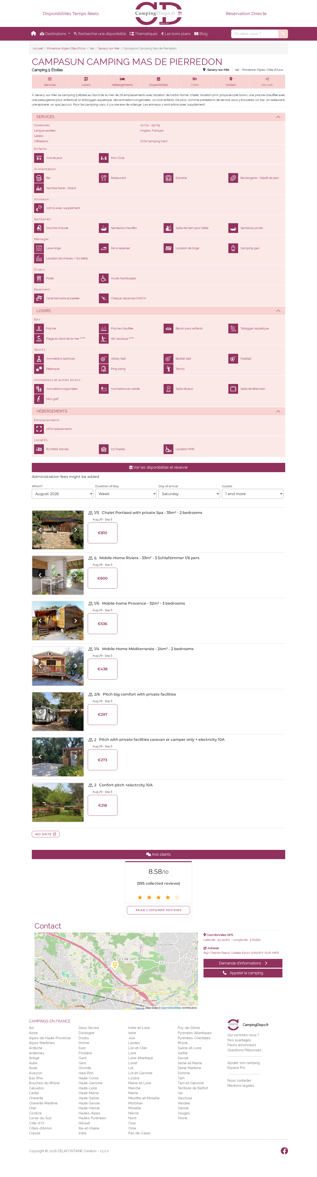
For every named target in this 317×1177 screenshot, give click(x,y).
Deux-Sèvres (89, 1028)
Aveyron (35, 1073)
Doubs (84, 1038)
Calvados (36, 1088)
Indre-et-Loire (139, 1028)
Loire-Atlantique (140, 1058)
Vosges (184, 1113)
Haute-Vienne (89, 1108)
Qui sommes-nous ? (243, 1035)
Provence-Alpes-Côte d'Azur (66, 48)
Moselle (134, 1108)
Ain (31, 1028)
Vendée (184, 1103)
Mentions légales (240, 1085)
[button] (50, 82)
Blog (202, 34)
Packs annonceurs (241, 1045)
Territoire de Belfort (193, 1088)
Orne (132, 1128)
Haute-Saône (89, 1098)
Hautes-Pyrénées (92, 1118)
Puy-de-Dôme (189, 1028)
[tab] (158, 117)
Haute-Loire (88, 1088)
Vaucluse (185, 1098)
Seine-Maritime (189, 1068)
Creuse (34, 1133)
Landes (134, 1043)
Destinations (55, 34)
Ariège (34, 1058)
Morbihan (135, 1103)
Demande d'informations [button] (240, 963)
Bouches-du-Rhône (44, 1083)
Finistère (85, 1053)
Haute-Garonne (91, 1083)
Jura (131, 1038)
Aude (33, 1068)
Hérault (84, 1123)
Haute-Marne (89, 1093)
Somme (184, 1073)
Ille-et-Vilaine (89, 1128)
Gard (82, 1058)
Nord (132, 1118)
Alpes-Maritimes (42, 1043)
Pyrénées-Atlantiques (195, 1033)
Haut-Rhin (86, 1073)
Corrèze (35, 1113)
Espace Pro (236, 1068)
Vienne (183, 1108)
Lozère (133, 1078)
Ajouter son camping (243, 1063)
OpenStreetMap (171, 1007)
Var (92, 48)
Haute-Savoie (89, 1103)
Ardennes (36, 1053)
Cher (32, 1108)
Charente (36, 1098)
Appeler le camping (246, 973)
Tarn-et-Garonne (191, 1083)
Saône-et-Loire (189, 1048)
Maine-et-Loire (139, 1083)
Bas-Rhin (36, 1078)
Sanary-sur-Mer (109, 48)
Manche (134, 1088)
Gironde (85, 1068)
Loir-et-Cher (137, 1048)
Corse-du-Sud (40, 1118)
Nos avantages (239, 1040)
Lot (130, 1068)
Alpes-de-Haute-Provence (50, 1038)
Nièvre (133, 1113)
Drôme (84, 1043)
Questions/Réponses (244, 1050)
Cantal (34, 1093)
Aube (33, 1063)
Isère (132, 1033)
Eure (82, 1048)
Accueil (38, 48)
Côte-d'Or (37, 1123)
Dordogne (86, 1033)
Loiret (132, 1063)
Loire (132, 1053)
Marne (133, 1093)
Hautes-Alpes (89, 1113)
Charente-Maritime (43, 1103)
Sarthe (183, 1053)
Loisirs (43, 311)
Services (45, 117)
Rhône (183, 1043)
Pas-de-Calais (139, 1133)
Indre (83, 1133)
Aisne (33, 1033)
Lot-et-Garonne (140, 1073)
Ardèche (35, 1048)
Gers (82, 1063)
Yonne (183, 1118)
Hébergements (51, 411)
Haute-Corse (89, 1078)
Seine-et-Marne (190, 1063)
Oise (132, 1123)
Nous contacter (239, 1080)
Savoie (183, 1058)
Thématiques (146, 34)
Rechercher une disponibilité (101, 34)
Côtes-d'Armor (40, 1128)
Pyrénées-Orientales (194, 1038)
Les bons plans (177, 34)
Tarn (181, 1078)
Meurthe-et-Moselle (144, 1098)
